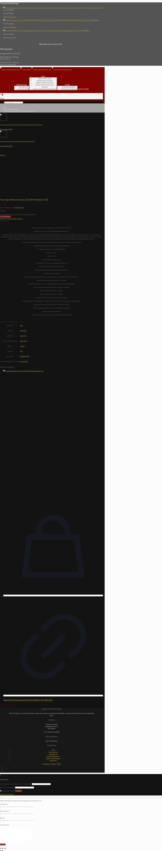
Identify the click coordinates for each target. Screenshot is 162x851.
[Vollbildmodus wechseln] (2, 848)
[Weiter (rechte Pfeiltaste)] (2, 850)
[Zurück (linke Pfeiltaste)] (0, 850)
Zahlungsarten (53, 752)
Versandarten (53, 754)
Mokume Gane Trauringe (11, 109)
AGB (53, 750)
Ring (21, 325)
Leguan (22, 346)
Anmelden (18, 791)
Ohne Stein (23, 341)
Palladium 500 (24, 356)
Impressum (53, 760)
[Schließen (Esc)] (6, 848)
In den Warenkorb (5, 216)
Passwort (7, 787)
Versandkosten (11, 17)
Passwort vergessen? (7, 794)
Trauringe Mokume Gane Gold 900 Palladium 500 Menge (18, 214)
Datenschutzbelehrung (53, 758)
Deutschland (24, 361)
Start (5, 107)
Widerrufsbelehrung (53, 756)
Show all (2, 155)
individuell (23, 331)
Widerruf (53, 764)
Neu (21, 351)
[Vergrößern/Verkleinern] (0, 848)
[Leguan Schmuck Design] (36, 70)
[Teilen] (4, 848)
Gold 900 (23, 336)
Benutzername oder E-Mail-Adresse (15, 784)
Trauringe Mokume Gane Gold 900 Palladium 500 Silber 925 (28, 700)
